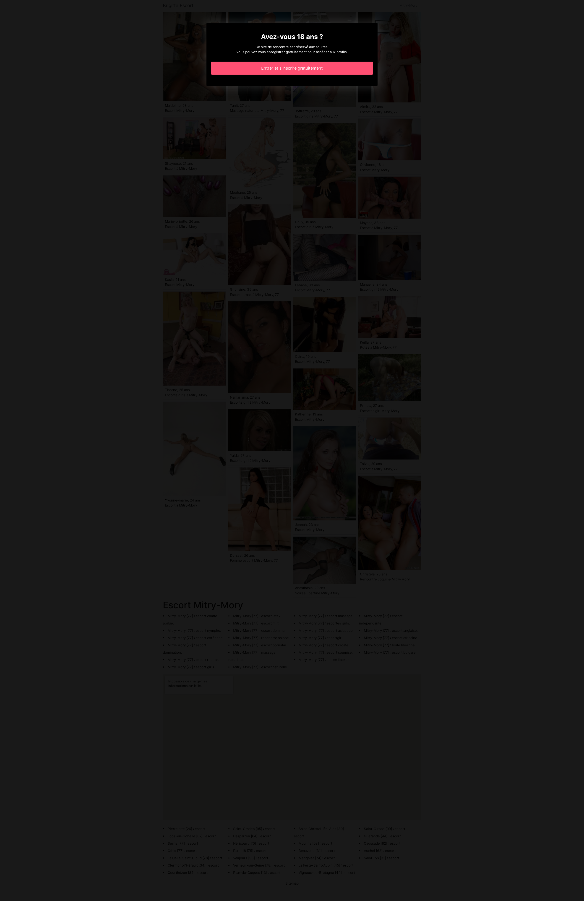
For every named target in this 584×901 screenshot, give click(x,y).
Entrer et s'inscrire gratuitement (292, 68)
